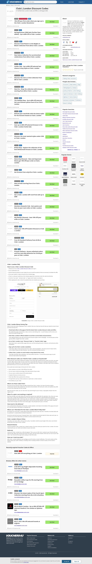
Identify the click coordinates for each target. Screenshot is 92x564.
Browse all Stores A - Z (74, 149)
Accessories (65, 84)
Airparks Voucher (66, 142)
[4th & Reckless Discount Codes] (10, 493)
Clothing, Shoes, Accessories (69, 78)
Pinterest (70, 542)
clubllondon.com (66, 37)
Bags (79, 84)
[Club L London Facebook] (64, 42)
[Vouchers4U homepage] (14, 2)
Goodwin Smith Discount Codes (70, 147)
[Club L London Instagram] (70, 42)
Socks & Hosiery (73, 97)
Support (49, 546)
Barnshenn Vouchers (67, 138)
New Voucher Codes (31, 544)
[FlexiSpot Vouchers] (10, 466)
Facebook (70, 538)
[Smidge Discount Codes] (10, 480)
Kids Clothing (77, 90)
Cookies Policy (51, 541)
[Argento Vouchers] (10, 521)
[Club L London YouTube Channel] (73, 42)
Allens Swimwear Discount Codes (70, 130)
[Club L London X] (67, 42)
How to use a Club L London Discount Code (72, 59)
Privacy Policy (51, 544)
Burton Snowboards (67, 132)
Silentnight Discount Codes (69, 111)
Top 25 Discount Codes (32, 539)
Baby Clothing (73, 84)
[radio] (63, 70)
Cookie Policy (26, 562)
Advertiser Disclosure (52, 539)
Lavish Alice (65, 115)
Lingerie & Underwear (68, 94)
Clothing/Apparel (67, 87)
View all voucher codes (21, 470)
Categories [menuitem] (81, 2)
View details (55, 26)
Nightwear (65, 97)
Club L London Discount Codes (32, 8)
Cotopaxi (65, 134)
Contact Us (50, 542)
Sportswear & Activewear (68, 100)
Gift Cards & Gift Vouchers (33, 542)
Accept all (66, 561)
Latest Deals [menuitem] (71, 2)
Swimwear (78, 100)
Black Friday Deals (31, 538)
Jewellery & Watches (67, 90)
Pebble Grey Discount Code (69, 128)
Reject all (76, 561)
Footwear (75, 87)
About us (50, 538)
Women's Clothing (67, 103)
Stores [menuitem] (61, 2)
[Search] (25, 2)
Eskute (64, 140)
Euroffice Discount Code (68, 119)
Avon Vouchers (66, 125)
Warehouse (65, 136)
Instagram (70, 541)
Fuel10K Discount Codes (68, 145)
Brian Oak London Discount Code (70, 127)
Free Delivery (30, 541)
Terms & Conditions (52, 547)
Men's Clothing (78, 94)
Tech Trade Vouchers (67, 121)
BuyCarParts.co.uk (67, 123)
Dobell (64, 143)
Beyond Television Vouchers (69, 117)
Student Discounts (31, 546)
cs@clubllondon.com (75, 47)
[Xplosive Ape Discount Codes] (10, 506)
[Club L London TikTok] (76, 42)
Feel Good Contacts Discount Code (70, 113)
